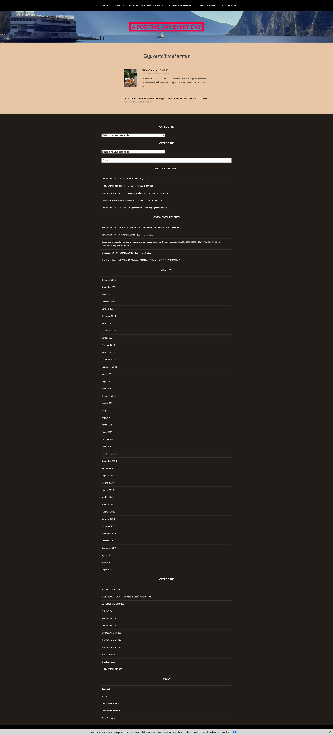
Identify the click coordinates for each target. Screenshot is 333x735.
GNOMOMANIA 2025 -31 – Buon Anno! (119, 178)
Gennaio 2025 (107, 309)
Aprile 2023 (106, 338)
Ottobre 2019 (107, 540)
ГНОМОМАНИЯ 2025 (111, 669)
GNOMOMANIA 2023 (111, 633)
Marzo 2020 (107, 504)
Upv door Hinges (109, 260)
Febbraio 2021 (107, 439)
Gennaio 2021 (107, 446)
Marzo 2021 (106, 432)
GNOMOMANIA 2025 (111, 647)
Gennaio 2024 (108, 323)
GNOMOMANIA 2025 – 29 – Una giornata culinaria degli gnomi (130, 207)
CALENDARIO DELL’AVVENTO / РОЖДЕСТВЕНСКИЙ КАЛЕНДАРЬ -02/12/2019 (165, 98)
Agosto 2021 (107, 403)
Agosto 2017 (107, 562)
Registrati (105, 689)
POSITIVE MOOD (229, 5)
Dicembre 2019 (108, 526)
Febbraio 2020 (108, 512)
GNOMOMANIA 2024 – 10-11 (166, 227)
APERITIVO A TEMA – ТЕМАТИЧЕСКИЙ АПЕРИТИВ (139, 5)
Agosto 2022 (107, 374)
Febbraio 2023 (108, 345)
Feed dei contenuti (110, 703)
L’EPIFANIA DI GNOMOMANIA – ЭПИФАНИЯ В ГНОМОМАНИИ (150, 260)
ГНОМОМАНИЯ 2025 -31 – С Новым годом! (122, 186)
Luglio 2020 (107, 475)
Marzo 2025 (106, 294)
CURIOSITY (106, 611)
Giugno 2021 (107, 410)
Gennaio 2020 (108, 519)
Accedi (104, 696)
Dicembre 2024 (108, 316)
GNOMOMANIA (102, 5)
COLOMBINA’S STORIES (180, 5)
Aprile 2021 (106, 425)
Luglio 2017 (106, 569)
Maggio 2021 (107, 417)
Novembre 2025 (108, 287)
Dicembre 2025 (108, 280)
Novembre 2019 (108, 533)
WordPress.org (108, 718)
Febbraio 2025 (108, 301)
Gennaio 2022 (107, 388)
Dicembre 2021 (108, 396)
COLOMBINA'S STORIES (112, 604)
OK (235, 732)
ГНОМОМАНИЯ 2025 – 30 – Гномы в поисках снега (126, 200)
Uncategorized (108, 662)
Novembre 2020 (109, 461)
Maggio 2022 (107, 381)
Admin (166, 74)
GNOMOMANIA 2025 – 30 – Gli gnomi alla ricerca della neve (129, 193)
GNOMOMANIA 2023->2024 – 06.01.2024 (135, 235)
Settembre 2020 (109, 468)
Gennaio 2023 (108, 352)
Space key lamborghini (112, 242)
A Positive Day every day (166, 27)
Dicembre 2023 (108, 330)
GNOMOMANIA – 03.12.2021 (156, 70)
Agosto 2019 (107, 555)
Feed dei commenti (110, 710)
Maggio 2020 (107, 490)
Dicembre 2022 (108, 359)
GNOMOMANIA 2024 (111, 640)
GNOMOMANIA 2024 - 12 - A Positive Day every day (125, 227)
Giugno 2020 (107, 483)
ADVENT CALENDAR (206, 5)
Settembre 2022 (109, 367)
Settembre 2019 (109, 548)
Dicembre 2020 (108, 454)
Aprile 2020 (107, 497)
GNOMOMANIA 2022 (111, 625)
